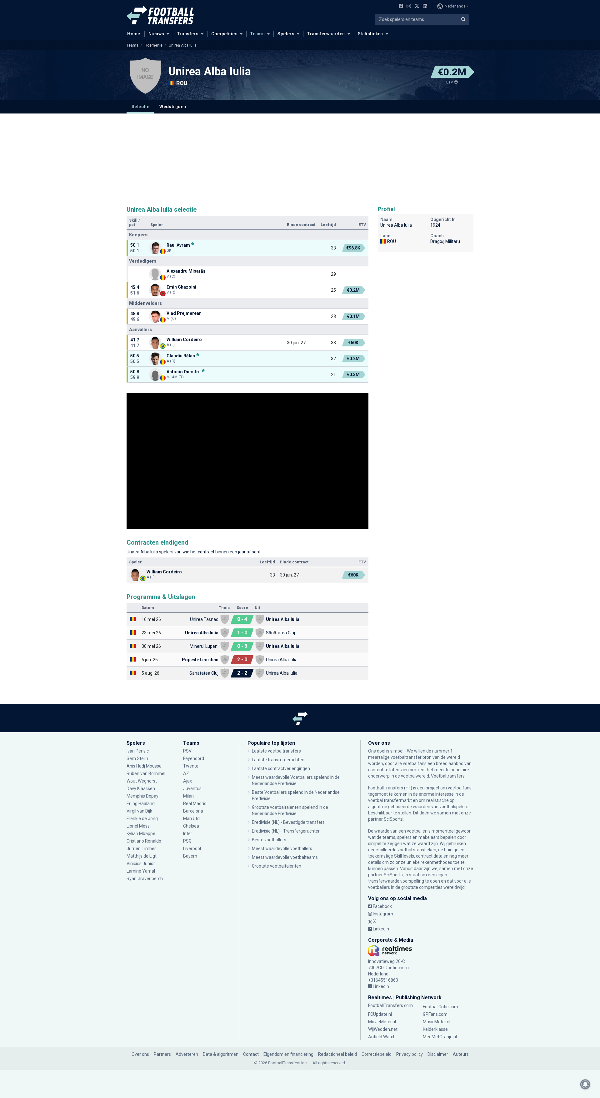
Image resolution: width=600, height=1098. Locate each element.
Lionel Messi (139, 826)
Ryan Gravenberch (145, 878)
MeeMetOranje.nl (440, 1036)
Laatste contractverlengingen (281, 768)
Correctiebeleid (377, 1054)
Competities (224, 33)
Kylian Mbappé (141, 833)
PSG (187, 841)
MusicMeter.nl (436, 1021)
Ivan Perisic (138, 750)
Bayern (190, 856)
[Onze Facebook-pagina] (399, 6)
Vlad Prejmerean (184, 313)
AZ (186, 773)
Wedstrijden (172, 106)
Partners (162, 1054)
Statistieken (370, 33)
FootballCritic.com (440, 1006)
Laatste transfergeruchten (278, 759)
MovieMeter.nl (382, 1021)
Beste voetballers (269, 839)
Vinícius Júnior (141, 863)
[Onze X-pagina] (416, 6)
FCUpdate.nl (380, 1014)
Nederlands (455, 6)
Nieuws (156, 33)
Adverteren (187, 1054)
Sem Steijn (137, 758)
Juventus (192, 788)
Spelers (286, 33)
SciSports (393, 819)
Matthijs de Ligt (142, 856)
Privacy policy (409, 1054)
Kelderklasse (435, 1029)
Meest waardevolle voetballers (282, 848)
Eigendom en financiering (288, 1054)
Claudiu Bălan (181, 355)
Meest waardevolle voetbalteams (285, 857)
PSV (187, 750)
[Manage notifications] (585, 1084)
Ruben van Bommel (146, 773)
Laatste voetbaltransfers (276, 750)
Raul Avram (178, 245)
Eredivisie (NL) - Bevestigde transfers (288, 822)
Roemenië (153, 45)
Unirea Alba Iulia (183, 45)
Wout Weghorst (142, 780)
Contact (251, 1054)
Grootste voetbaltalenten (276, 866)
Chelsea (191, 826)
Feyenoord (193, 758)
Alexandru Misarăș (186, 271)
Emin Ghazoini (181, 287)
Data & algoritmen (220, 1054)
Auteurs (461, 1054)
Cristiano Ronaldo (144, 841)
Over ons (140, 1054)
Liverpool (192, 848)
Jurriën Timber (141, 848)
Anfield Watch (382, 1036)
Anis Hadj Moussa (144, 765)
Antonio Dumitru (184, 371)
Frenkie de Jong (143, 818)
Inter (187, 833)
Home (133, 33)
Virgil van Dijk (140, 810)
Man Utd (191, 818)
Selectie (140, 106)
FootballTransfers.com (390, 1005)
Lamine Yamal (141, 871)
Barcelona (193, 810)
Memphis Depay (142, 795)
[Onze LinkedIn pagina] (423, 6)
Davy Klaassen (141, 788)
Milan (188, 795)
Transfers (188, 33)
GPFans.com (435, 1014)
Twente (190, 765)
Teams (257, 33)
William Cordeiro (184, 339)
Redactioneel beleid (337, 1054)
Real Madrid (195, 803)
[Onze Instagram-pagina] (407, 6)
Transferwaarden (326, 33)
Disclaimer (438, 1054)
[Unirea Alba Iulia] (145, 75)
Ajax (187, 780)
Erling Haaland (141, 803)
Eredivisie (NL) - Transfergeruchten (286, 831)
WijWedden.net (383, 1029)
